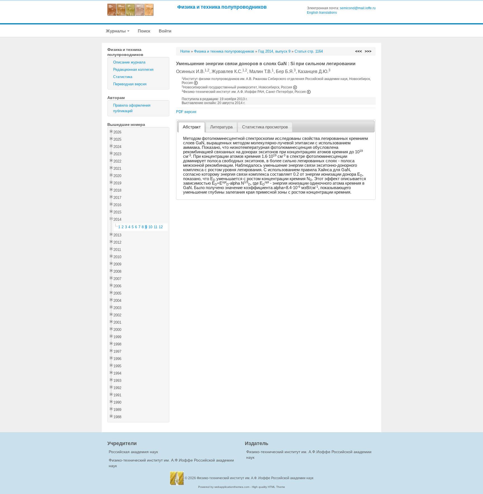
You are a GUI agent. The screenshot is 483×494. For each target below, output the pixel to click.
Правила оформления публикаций (131, 108)
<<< (358, 51)
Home (185, 51)
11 (155, 227)
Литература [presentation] (221, 127)
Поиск (144, 31)
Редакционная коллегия (133, 69)
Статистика (122, 77)
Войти (165, 31)
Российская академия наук (133, 452)
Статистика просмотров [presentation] (265, 127)
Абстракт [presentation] (192, 127)
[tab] (191, 127)
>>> (368, 51)
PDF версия (186, 112)
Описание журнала (129, 62)
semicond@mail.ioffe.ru (358, 8)
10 (150, 227)
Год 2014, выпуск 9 (274, 51)
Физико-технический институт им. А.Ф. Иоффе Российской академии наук (255, 478)
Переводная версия (129, 84)
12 (161, 227)
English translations (322, 13)
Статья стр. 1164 (309, 51)
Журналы (116, 31)
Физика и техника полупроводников (222, 7)
